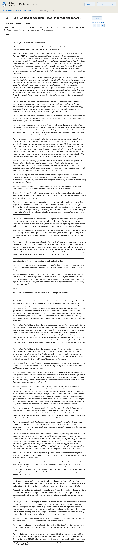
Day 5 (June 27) (27, 11)
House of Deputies (106, 4)
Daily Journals (13, 11)
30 (103, 25)
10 (94, 25)
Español (89, 4)
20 (98, 25)
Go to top (96, 18)
